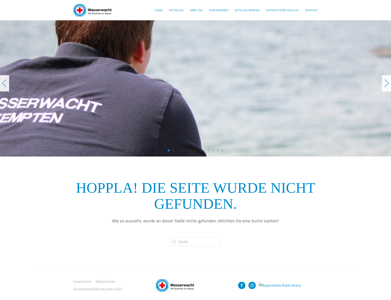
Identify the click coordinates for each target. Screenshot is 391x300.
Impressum (82, 281)
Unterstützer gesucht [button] (282, 10)
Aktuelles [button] (176, 10)
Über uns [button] (196, 10)
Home (159, 10)
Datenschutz (105, 281)
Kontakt (311, 10)
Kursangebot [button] (219, 10)
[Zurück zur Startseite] (92, 10)
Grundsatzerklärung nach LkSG (97, 289)
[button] (4, 83)
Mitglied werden (247, 10)
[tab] (169, 150)
